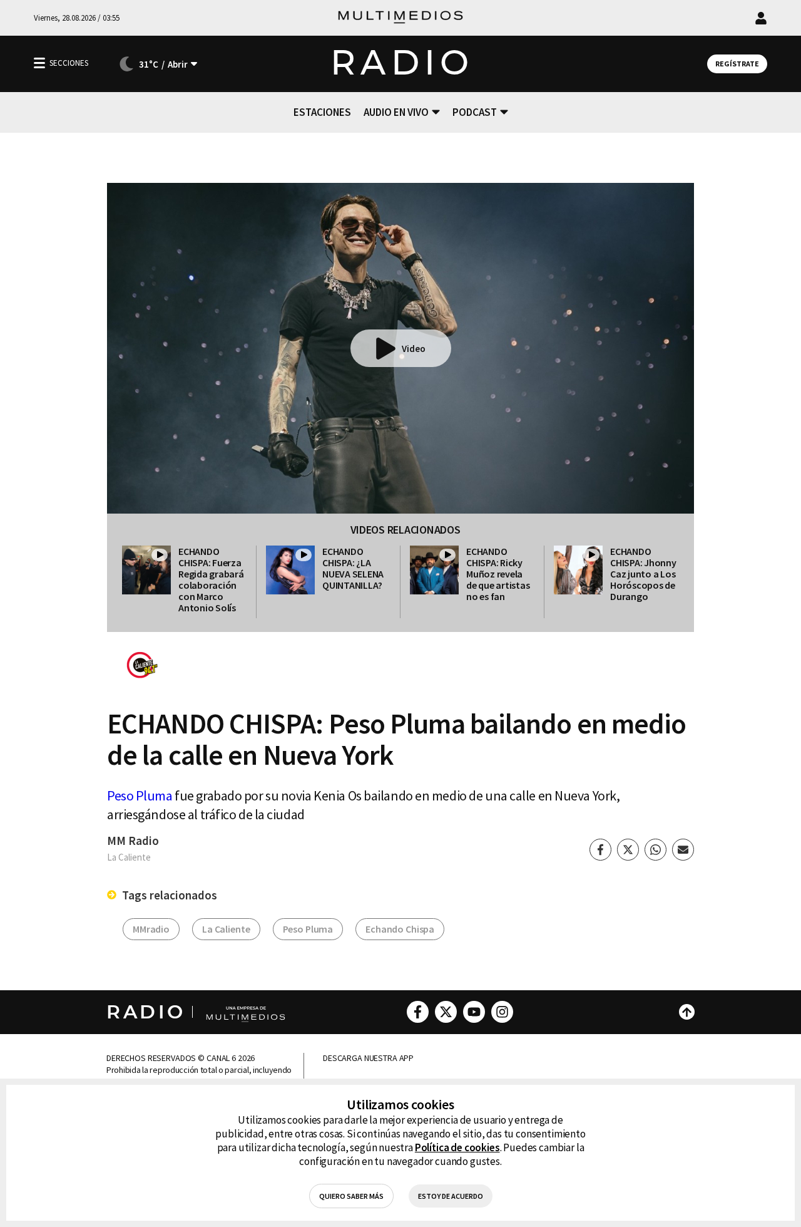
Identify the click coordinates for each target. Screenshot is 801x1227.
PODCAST (474, 112)
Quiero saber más (351, 1196)
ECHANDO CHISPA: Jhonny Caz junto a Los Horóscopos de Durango (643, 574)
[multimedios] (400, 18)
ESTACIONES (322, 112)
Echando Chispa (399, 929)
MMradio (151, 929)
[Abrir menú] (39, 63)
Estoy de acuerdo (450, 1196)
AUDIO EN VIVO (396, 112)
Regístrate (737, 63)
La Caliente (226, 929)
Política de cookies (457, 1147)
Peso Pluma (140, 795)
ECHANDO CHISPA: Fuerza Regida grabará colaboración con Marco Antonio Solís (211, 579)
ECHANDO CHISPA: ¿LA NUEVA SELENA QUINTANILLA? (353, 568)
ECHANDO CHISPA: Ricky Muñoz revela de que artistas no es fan (497, 574)
